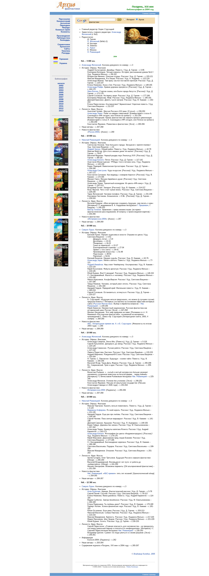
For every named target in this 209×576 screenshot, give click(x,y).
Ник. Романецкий (139, 376)
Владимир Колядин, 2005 (144, 554)
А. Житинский (93, 41)
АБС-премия (109, 473)
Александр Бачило (95, 160)
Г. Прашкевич (142, 205)
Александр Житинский (91, 65)
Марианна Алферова (96, 410)
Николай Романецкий (91, 140)
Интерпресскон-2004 (97, 219)
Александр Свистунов (96, 170)
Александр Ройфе (95, 87)
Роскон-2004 (93, 132)
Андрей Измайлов (95, 265)
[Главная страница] (68, 10)
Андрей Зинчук (93, 149)
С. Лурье (91, 48)
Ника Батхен (92, 91)
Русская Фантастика (102, 304)
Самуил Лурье (88, 230)
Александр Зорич (95, 113)
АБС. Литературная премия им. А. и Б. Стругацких (109, 324)
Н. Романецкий (93, 52)
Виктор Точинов (94, 210)
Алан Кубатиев (93, 491)
